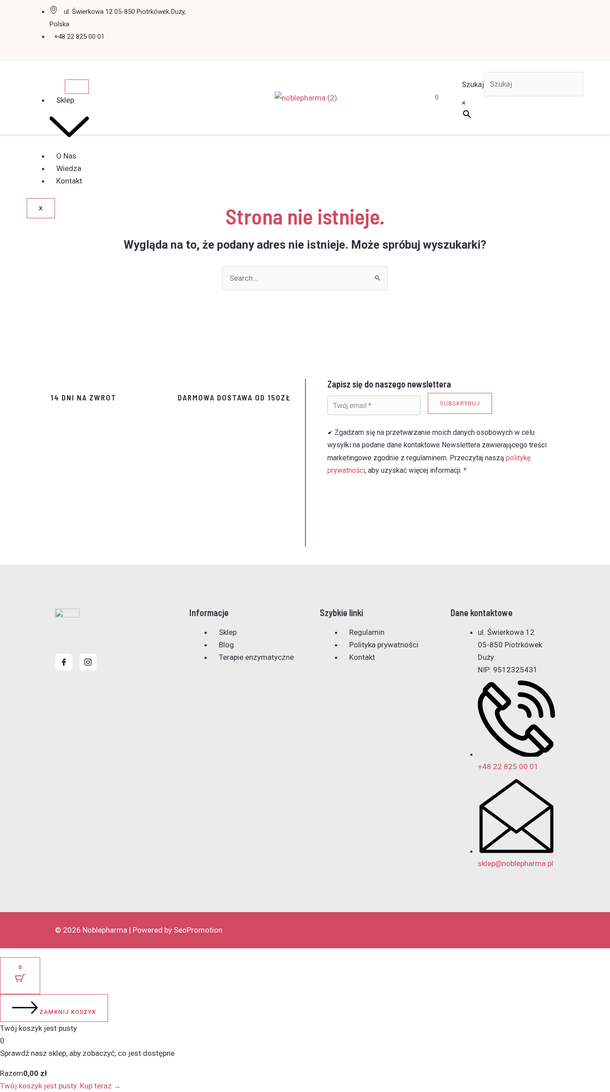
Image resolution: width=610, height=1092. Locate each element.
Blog (226, 644)
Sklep (228, 632)
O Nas (66, 155)
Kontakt (69, 180)
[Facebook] (64, 662)
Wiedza (68, 168)
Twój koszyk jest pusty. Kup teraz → (60, 1085)
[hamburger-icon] (77, 86)
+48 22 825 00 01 (79, 37)
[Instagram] (88, 662)
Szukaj (473, 83)
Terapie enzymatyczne (256, 657)
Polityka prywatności (383, 644)
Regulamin (366, 632)
